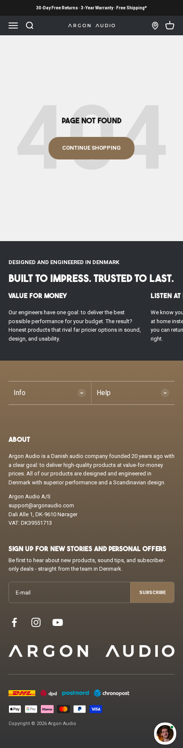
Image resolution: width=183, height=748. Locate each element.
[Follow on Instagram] (36, 622)
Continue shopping (91, 148)
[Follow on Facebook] (14, 622)
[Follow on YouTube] (57, 622)
